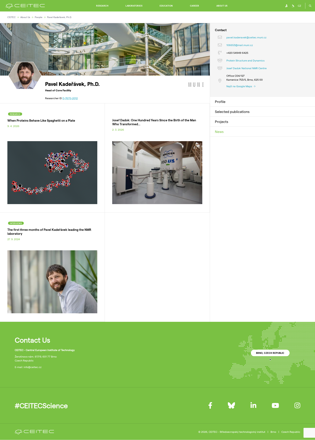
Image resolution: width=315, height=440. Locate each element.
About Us (222, 5)
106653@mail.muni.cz (239, 45)
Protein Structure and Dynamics (245, 60)
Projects (221, 121)
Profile (220, 101)
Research (102, 5)
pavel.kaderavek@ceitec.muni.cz (246, 37)
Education (166, 5)
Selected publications (232, 111)
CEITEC (11, 17)
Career (194, 5)
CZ (299, 5)
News (219, 131)
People (38, 17)
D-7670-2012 (70, 98)
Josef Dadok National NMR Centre (246, 68)
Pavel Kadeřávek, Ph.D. (59, 17)
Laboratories (134, 5)
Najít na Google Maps (239, 86)
